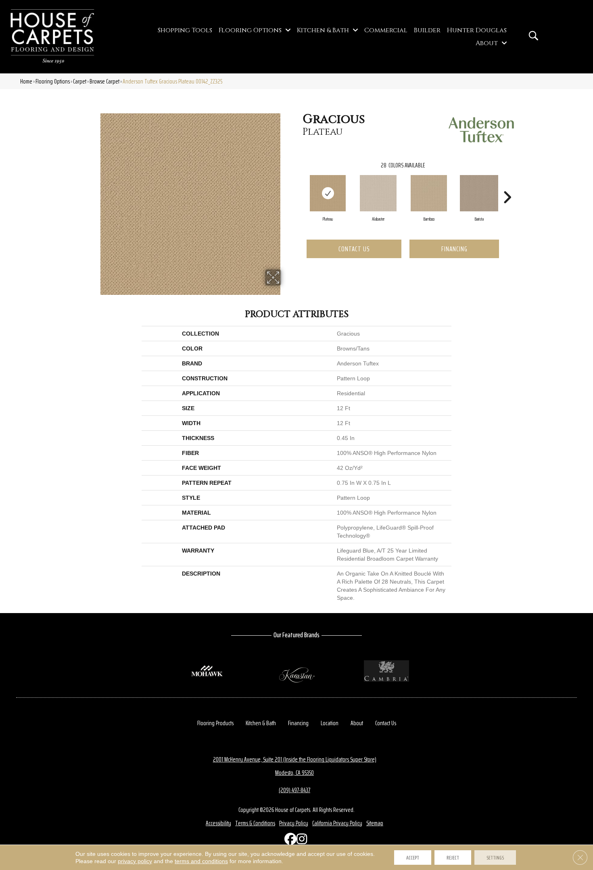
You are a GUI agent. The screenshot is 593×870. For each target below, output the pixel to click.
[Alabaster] (378, 193)
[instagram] (300, 841)
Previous (298, 185)
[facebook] (288, 841)
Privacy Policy (293, 823)
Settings (495, 857)
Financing (454, 249)
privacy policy (135, 861)
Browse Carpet (104, 81)
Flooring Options (52, 81)
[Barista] (479, 193)
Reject (453, 857)
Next (507, 185)
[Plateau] (328, 193)
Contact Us (354, 249)
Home (26, 81)
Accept (412, 857)
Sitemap (374, 823)
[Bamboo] (429, 193)
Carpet (79, 81)
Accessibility (218, 823)
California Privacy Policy (337, 823)
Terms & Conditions (255, 823)
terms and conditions (201, 861)
